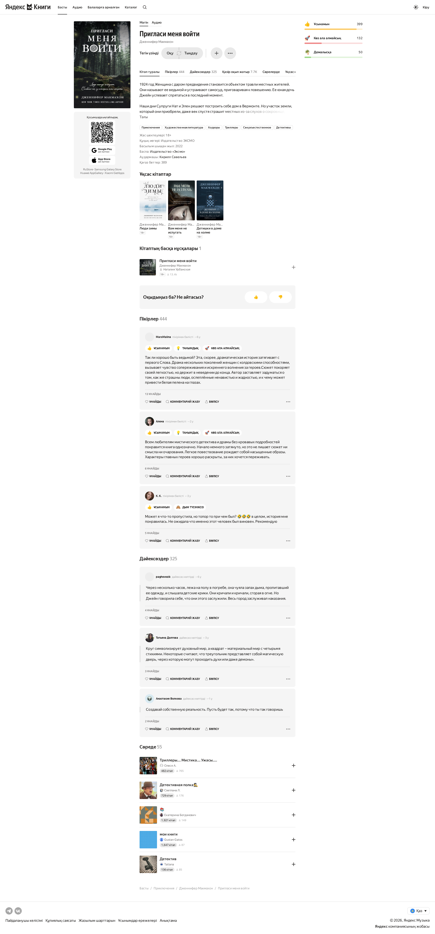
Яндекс (381, 926)
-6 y (198, 337)
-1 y (210, 698)
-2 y (191, 421)
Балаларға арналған (103, 7)
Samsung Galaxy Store (107, 169)
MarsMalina (163, 337)
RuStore (88, 169)
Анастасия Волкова (169, 698)
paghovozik (163, 576)
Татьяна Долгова (167, 637)
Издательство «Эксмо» (167, 151)
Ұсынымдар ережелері (137, 920)
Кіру (426, 7)
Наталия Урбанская (176, 269)
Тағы (144, 117)
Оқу (170, 53)
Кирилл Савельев (173, 157)
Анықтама (168, 920)
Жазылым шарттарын (97, 920)
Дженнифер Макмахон (156, 41)
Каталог (131, 7)
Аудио (77, 7)
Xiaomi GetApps (114, 173)
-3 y (188, 496)
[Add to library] (293, 267)
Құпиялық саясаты (61, 920)
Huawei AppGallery (91, 173)
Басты (62, 7)
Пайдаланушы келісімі (24, 920)
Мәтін (144, 22)
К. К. (159, 496)
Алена (160, 421)
